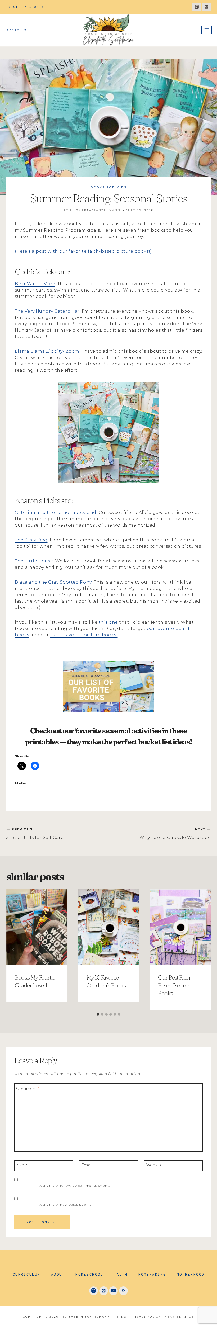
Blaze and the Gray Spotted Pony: (54, 582)
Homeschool (89, 1274)
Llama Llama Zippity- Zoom (47, 351)
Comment (27, 1088)
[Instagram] (196, 7)
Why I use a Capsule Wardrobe (175, 833)
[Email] (113, 1290)
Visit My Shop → (26, 6)
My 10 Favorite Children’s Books (106, 981)
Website (154, 1165)
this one (108, 622)
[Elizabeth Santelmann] (108, 30)
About (58, 1274)
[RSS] (123, 1290)
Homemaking (152, 1274)
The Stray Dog (31, 539)
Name (23, 1165)
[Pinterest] (206, 7)
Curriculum (26, 1274)
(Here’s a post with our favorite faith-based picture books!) (83, 251)
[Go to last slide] (13, 949)
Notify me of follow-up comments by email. (75, 1185)
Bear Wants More (35, 283)
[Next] (203, 949)
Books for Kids (109, 187)
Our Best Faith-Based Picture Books (175, 985)
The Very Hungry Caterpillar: (47, 311)
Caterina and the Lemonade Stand (55, 512)
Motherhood (191, 1274)
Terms (120, 1316)
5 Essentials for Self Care (35, 833)
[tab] (98, 1014)
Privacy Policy (145, 1316)
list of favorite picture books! (84, 634)
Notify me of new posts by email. (66, 1204)
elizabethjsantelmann (95, 210)
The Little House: (34, 561)
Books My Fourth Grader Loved (34, 981)
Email (88, 1165)
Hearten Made (179, 1316)
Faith (121, 1274)
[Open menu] (206, 30)
